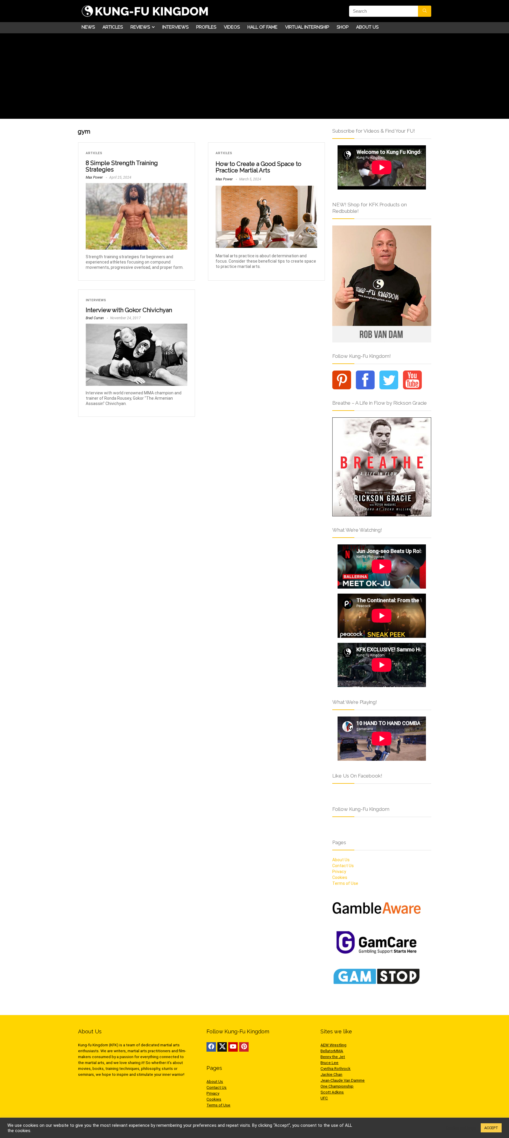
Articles (113, 27)
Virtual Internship (307, 27)
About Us (367, 27)
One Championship (336, 1086)
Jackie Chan (331, 1074)
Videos (232, 27)
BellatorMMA (331, 1051)
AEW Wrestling (333, 1045)
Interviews (175, 27)
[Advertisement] (254, 77)
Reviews (140, 27)
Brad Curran (95, 318)
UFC (324, 1098)
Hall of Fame (262, 27)
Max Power (94, 177)
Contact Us (343, 865)
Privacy (339, 871)
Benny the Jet (332, 1057)
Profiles (206, 27)
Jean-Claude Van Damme (342, 1080)
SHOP (342, 27)
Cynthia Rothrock (335, 1068)
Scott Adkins (332, 1092)
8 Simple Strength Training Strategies (122, 166)
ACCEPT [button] (491, 1128)
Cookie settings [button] (461, 1128)
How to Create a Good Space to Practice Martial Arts (258, 167)
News (88, 27)
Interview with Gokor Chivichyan (129, 310)
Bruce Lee (329, 1062)
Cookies (339, 877)
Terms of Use (345, 883)
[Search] (424, 11)
